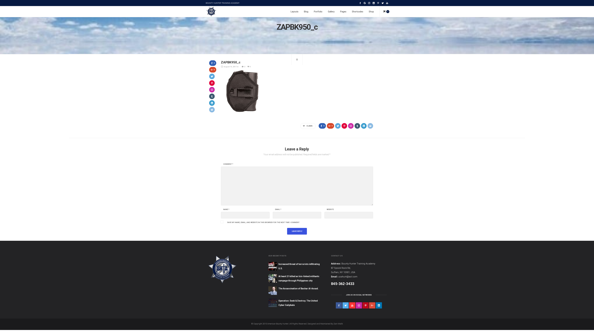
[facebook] (339, 305)
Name (226, 209)
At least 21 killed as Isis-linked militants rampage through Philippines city (298, 278)
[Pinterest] (378, 3)
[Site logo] (211, 11)
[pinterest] (365, 305)
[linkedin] (379, 305)
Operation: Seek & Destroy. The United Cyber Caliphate (298, 303)
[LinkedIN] (373, 3)
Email (278, 209)
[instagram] (359, 305)
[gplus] (372, 305)
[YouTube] (387, 3)
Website (330, 209)
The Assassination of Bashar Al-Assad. (298, 288)
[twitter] (345, 305)
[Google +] (364, 3)
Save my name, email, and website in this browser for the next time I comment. (263, 222)
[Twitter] (382, 3)
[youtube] (352, 305)
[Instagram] (369, 3)
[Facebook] (360, 3)
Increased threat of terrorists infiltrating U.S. (299, 266)
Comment (228, 164)
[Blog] (297, 59)
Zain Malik (338, 324)
